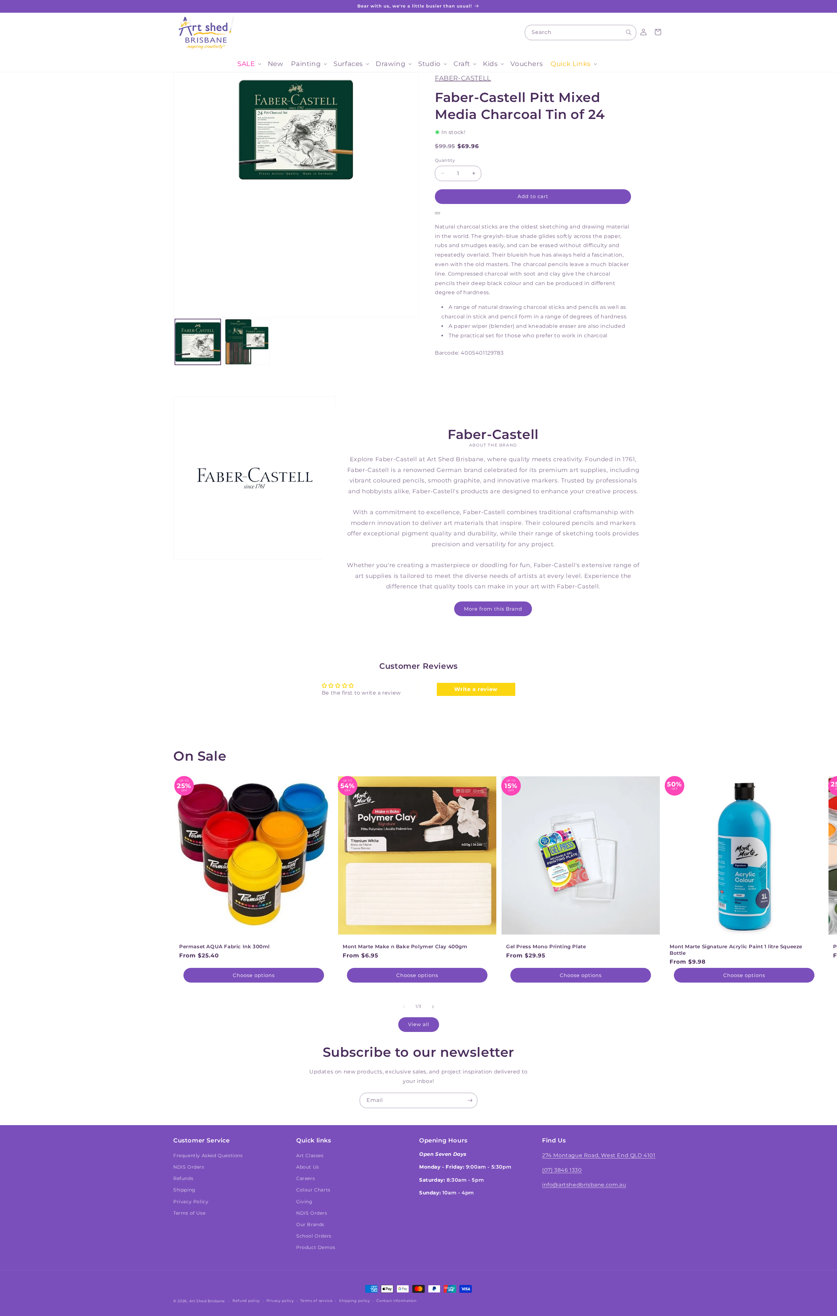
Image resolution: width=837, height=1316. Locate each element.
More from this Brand (493, 608)
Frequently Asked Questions (208, 1155)
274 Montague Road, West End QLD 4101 (599, 1155)
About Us (307, 1167)
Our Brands (310, 1224)
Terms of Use (189, 1213)
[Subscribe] (470, 1100)
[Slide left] (404, 1007)
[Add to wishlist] (437, 213)
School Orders (314, 1236)
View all (418, 1024)
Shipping (184, 1190)
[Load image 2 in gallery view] (247, 342)
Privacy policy (280, 1300)
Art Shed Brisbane (207, 1301)
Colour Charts (313, 1190)
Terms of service (316, 1300)
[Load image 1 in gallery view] (198, 342)
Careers (305, 1178)
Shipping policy (354, 1300)
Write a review (475, 689)
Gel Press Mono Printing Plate (546, 946)
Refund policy (246, 1300)
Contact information (396, 1300)
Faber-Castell (463, 78)
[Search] (629, 32)
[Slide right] (433, 1007)
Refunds (183, 1178)
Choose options (254, 975)
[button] (248, 64)
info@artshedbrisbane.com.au (584, 1185)
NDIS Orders (188, 1167)
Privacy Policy (190, 1202)
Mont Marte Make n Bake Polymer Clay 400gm (405, 946)
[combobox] (580, 32)
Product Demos (315, 1247)
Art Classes (310, 1155)
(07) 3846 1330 (562, 1170)
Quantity (445, 160)
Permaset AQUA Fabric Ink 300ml (224, 946)
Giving (304, 1202)
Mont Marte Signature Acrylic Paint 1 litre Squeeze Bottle (736, 949)
